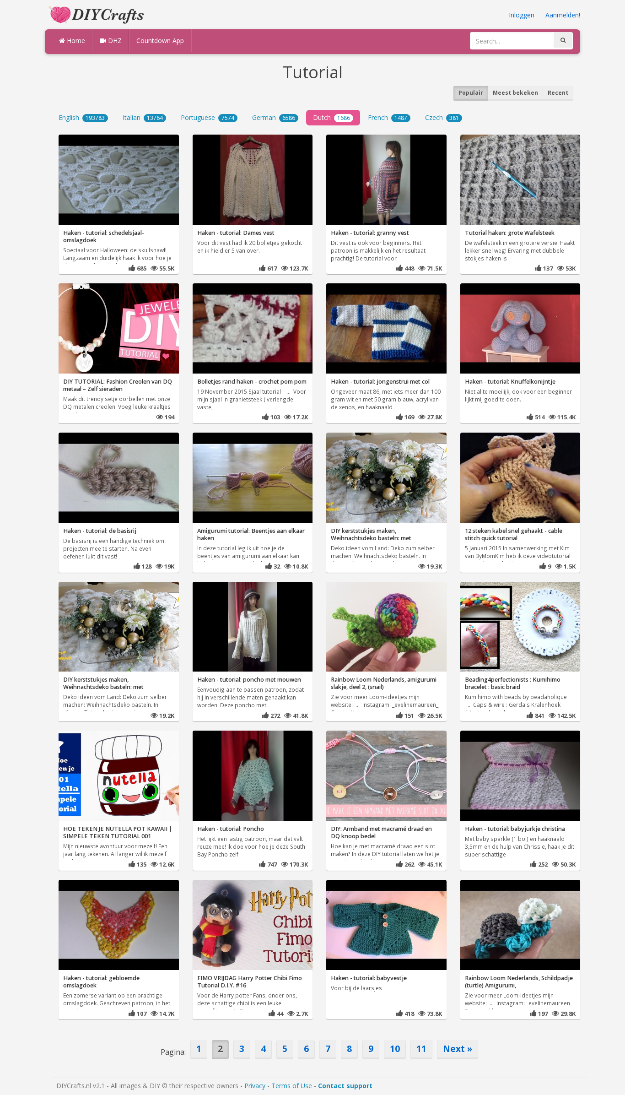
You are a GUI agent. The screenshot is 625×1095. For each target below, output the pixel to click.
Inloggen (521, 15)
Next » (457, 1048)
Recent (558, 93)
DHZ (114, 40)
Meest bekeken (515, 93)
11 (421, 1048)
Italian (143, 117)
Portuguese (207, 117)
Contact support (345, 1085)
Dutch (331, 117)
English (82, 117)
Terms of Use (291, 1085)
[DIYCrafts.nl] (97, 14)
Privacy (254, 1085)
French (387, 117)
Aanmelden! (562, 15)
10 (395, 1048)
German (273, 117)
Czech (442, 117)
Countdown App (160, 40)
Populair (470, 93)
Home (75, 40)
